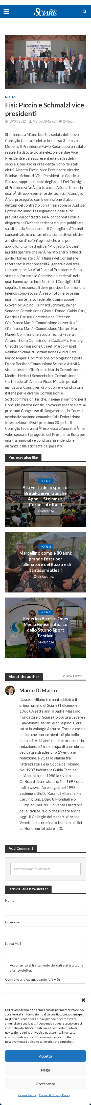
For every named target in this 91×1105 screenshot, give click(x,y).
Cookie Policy (27, 1095)
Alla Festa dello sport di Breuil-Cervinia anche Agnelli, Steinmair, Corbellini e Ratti (45, 496)
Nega (45, 1070)
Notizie (11, 97)
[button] (83, 1000)
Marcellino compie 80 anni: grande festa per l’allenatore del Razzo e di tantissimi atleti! (45, 561)
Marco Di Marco (44, 121)
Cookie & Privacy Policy (54, 1095)
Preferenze (45, 1084)
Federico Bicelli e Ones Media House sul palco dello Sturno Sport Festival (45, 627)
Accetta (45, 1056)
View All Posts (72, 675)
